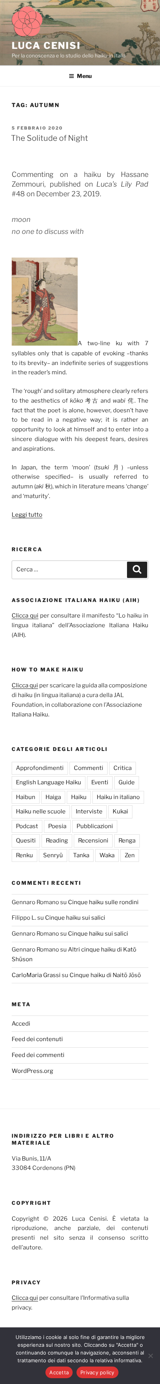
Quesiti (26, 840)
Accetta (59, 1372)
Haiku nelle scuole (41, 811)
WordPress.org (32, 1070)
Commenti (88, 768)
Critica (122, 768)
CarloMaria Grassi (36, 975)
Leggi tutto (27, 514)
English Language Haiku (48, 782)
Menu (84, 76)
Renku (24, 855)
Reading (57, 840)
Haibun (25, 797)
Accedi (21, 1023)
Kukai (120, 811)
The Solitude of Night (49, 138)
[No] (150, 1356)
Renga (127, 840)
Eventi (99, 782)
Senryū (53, 855)
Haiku (79, 797)
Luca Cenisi (46, 45)
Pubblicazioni (95, 826)
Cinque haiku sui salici (75, 917)
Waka (107, 855)
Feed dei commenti (38, 1055)
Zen (130, 855)
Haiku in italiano (118, 797)
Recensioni (93, 840)
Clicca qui (25, 615)
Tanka (81, 855)
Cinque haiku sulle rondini (103, 902)
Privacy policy (97, 1372)
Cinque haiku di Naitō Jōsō (105, 975)
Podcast (27, 826)
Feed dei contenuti (37, 1039)
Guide (126, 782)
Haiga (53, 797)
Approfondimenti (40, 768)
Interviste (89, 811)
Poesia (57, 826)
